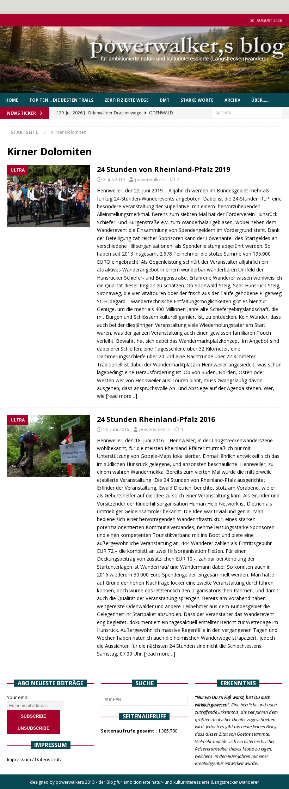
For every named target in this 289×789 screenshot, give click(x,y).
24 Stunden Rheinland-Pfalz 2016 (156, 419)
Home (11, 100)
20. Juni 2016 (116, 429)
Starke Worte (197, 100)
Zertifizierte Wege (126, 100)
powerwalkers (150, 179)
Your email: (19, 697)
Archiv (232, 100)
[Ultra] (48, 196)
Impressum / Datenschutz (34, 759)
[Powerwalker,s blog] (144, 89)
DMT (165, 100)
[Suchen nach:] (246, 112)
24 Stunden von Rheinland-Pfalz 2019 (163, 169)
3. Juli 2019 (114, 179)
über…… (260, 100)
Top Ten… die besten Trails (61, 100)
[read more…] (121, 396)
